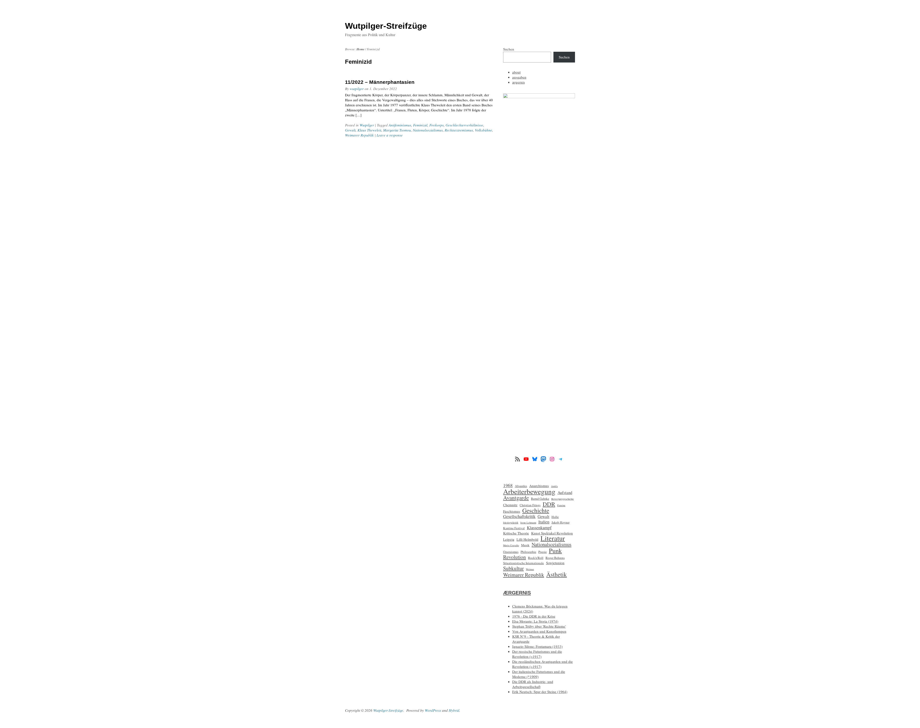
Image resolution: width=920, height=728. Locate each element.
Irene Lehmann (528, 522)
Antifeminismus (400, 125)
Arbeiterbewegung (529, 491)
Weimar (530, 569)
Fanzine (561, 505)
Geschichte (535, 510)
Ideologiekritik (510, 522)
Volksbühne (483, 130)
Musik (525, 545)
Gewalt (350, 130)
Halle (555, 517)
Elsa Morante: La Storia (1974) (535, 621)
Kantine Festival (514, 528)
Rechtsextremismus (459, 130)
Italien (543, 521)
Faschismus (511, 511)
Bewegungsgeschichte (562, 498)
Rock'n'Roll (535, 558)
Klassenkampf (539, 527)
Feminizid (420, 125)
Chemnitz (510, 504)
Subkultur (513, 568)
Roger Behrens (555, 558)
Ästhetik (556, 574)
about (516, 72)
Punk (555, 550)
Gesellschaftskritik (519, 516)
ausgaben (519, 77)
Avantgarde (516, 497)
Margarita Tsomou (397, 130)
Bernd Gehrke (540, 498)
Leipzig (508, 539)
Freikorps (436, 125)
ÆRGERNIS (517, 592)
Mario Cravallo (511, 545)
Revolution (514, 556)
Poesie (542, 552)
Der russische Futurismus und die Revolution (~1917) (537, 654)
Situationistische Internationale (523, 563)
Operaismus (510, 552)
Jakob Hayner (560, 522)
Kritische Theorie (516, 533)
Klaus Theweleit (369, 130)
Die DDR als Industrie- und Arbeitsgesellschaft (532, 684)
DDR (549, 503)
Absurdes (521, 486)
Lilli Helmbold (527, 539)
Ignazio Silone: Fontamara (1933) (537, 646)
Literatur (552, 538)
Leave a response (390, 135)
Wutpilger (367, 125)
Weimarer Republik (359, 135)
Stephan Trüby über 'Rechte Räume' (539, 626)
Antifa (554, 486)
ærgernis (518, 82)
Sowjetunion (555, 562)
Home (360, 49)
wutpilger (357, 88)
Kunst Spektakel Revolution (552, 533)
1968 (508, 485)
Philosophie (528, 552)
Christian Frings (530, 505)
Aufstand (565, 492)
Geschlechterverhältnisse (464, 125)
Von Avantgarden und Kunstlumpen (539, 631)
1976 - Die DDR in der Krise (533, 616)
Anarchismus (539, 485)
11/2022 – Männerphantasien (379, 82)
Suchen (508, 49)
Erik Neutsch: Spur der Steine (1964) (539, 691)
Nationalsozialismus (428, 130)
